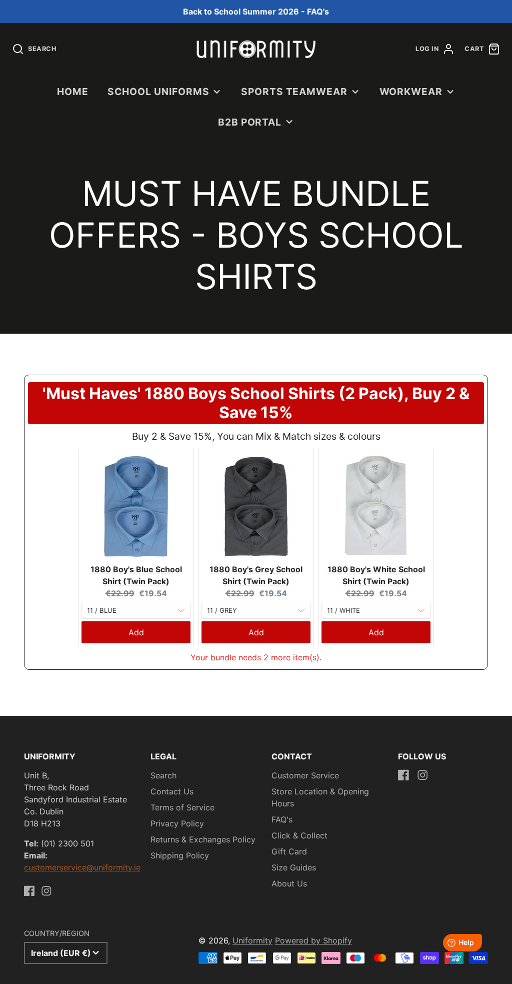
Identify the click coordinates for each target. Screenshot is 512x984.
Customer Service (305, 775)
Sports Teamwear (294, 92)
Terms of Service (182, 807)
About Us (289, 883)
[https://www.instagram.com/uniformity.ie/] (46, 890)
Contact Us (172, 791)
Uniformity (252, 940)
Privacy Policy (177, 823)
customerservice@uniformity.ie (82, 867)
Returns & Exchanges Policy (203, 839)
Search (163, 775)
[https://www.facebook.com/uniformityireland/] (29, 890)
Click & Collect (300, 835)
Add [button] (136, 632)
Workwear (411, 92)
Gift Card (289, 851)
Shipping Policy (179, 855)
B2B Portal (250, 122)
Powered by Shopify (313, 940)
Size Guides (294, 867)
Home (72, 92)
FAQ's (282, 819)
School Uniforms (158, 92)
